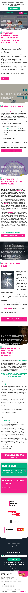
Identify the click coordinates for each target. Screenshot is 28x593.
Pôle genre (11, 212)
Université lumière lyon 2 (13, 235)
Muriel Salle (7, 303)
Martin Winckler (8, 308)
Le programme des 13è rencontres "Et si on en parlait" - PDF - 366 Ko (12, 471)
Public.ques (19, 190)
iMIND (5, 78)
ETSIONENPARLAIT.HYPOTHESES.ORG (11, 490)
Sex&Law (5, 203)
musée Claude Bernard (8, 111)
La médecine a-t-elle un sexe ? (14, 319)
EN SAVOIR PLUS (14, 8)
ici (16, 145)
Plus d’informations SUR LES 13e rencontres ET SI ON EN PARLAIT (14, 455)
